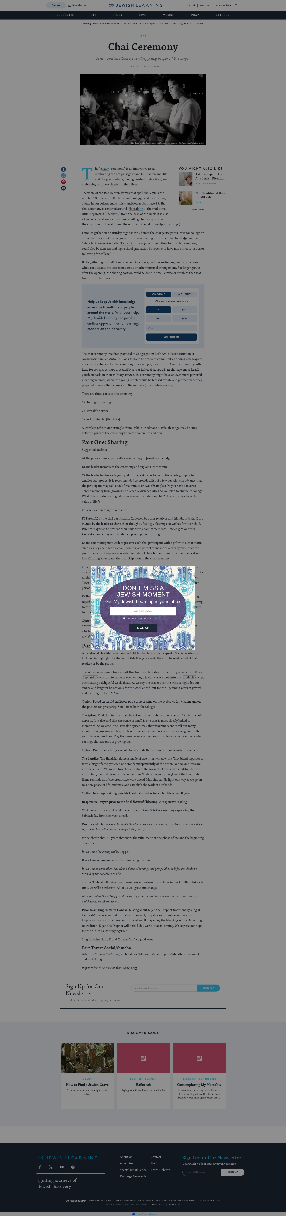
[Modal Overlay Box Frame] (143, 608)
